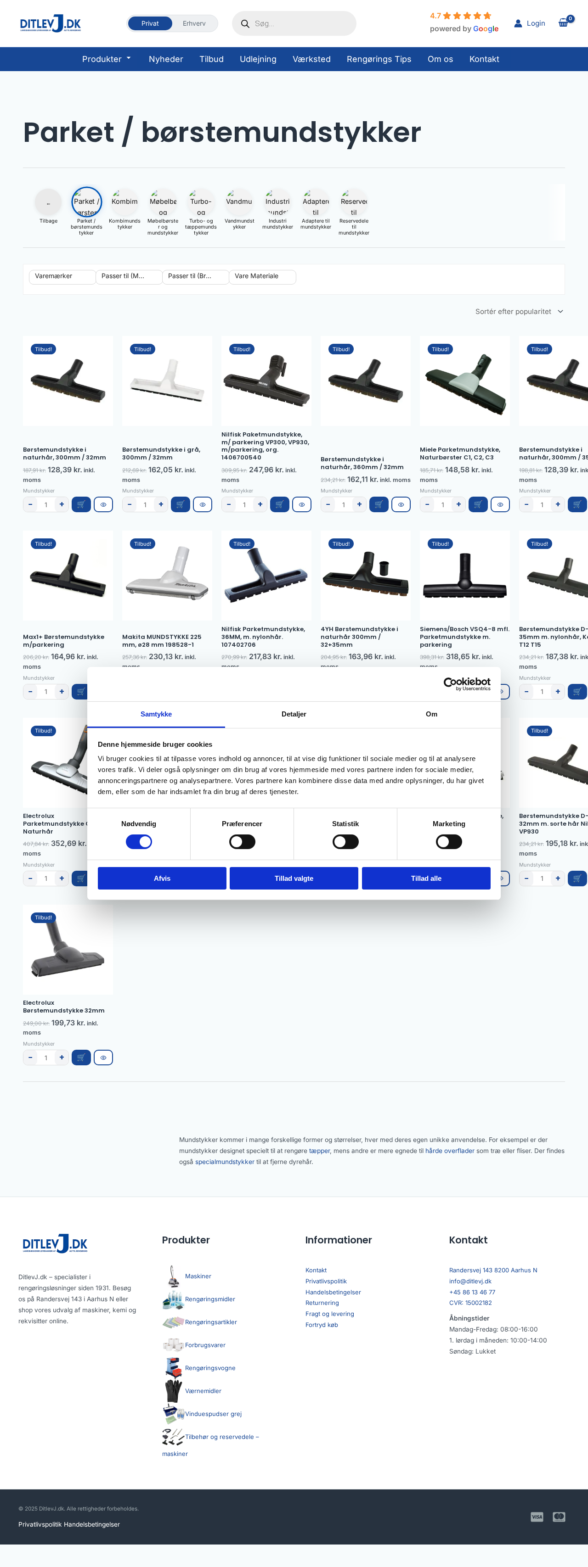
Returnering (322, 1302)
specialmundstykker (224, 1161)
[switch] (242, 841)
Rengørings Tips (379, 59)
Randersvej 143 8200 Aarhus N (493, 1270)
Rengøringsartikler (211, 1322)
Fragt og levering (329, 1313)
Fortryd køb (321, 1324)
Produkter (102, 59)
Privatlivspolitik (326, 1281)
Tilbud (211, 59)
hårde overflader (450, 1150)
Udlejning (258, 59)
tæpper (319, 1150)
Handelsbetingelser (333, 1292)
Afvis (162, 878)
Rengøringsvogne (210, 1367)
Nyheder (166, 59)
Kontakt (484, 59)
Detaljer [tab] (294, 714)
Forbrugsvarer (205, 1345)
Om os (440, 59)
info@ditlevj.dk (470, 1281)
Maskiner (198, 1276)
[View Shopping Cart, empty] (563, 23)
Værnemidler (203, 1390)
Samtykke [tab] (156, 714)
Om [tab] (431, 714)
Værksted (312, 59)
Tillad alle (426, 878)
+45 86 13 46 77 (472, 1292)
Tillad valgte (294, 878)
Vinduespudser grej (213, 1413)
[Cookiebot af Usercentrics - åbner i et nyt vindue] (450, 684)
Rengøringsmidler (210, 1299)
